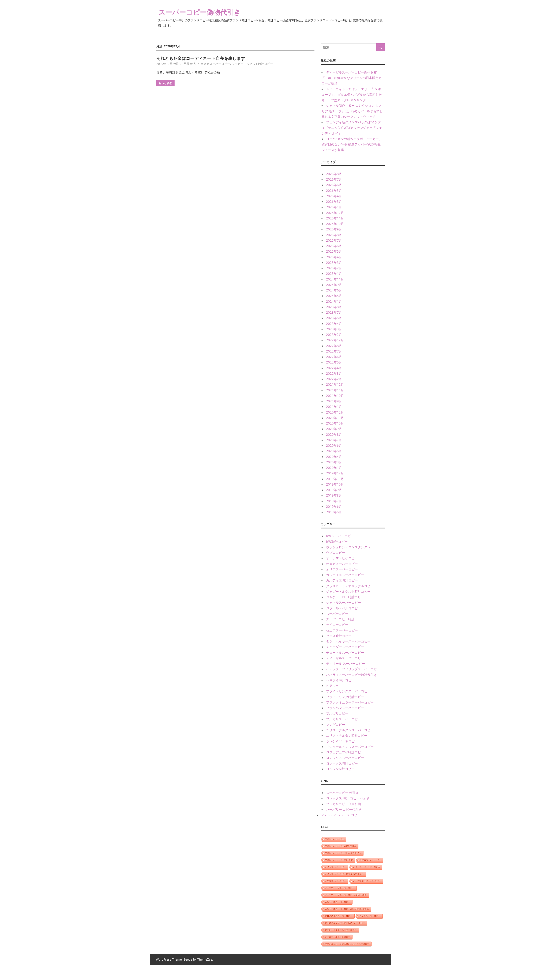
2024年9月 (334, 285)
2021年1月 (334, 406)
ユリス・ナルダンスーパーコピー (350, 730)
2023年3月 (334, 329)
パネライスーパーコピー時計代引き (351, 674)
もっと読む (165, 83)
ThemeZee (204, 959)
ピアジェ (332, 685)
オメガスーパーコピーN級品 (366, 867)
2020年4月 (334, 457)
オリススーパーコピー (342, 569)
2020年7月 (334, 440)
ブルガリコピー (337, 713)
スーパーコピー (337, 613)
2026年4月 (334, 196)
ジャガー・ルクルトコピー (337, 937)
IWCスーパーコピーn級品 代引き (340, 846)
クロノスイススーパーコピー (338, 916)
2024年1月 (334, 301)
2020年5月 (334, 451)
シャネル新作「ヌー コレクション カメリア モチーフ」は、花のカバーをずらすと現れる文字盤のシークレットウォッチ (352, 111)
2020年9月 (334, 429)
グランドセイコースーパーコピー (341, 930)
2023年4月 (334, 323)
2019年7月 (334, 501)
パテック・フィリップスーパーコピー (353, 669)
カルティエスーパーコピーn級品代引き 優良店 (347, 909)
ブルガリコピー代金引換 (343, 804)
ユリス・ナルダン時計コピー (346, 735)
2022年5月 (334, 362)
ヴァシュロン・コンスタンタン (348, 547)
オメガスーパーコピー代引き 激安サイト (344, 874)
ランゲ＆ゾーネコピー (342, 741)
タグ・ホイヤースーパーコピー (348, 641)
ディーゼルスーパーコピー (345, 658)
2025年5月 (334, 251)
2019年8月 (334, 495)
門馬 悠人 (189, 64)
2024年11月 (335, 279)
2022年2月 (334, 379)
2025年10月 (335, 224)
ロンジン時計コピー (340, 769)
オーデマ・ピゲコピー (342, 558)
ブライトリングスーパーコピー (348, 691)
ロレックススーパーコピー (345, 757)
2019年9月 (334, 490)
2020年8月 (334, 434)
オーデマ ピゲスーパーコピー (367, 881)
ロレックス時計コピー (342, 763)
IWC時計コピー (337, 541)
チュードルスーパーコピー (345, 652)
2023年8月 (334, 307)
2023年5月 (334, 318)
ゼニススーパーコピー (342, 630)
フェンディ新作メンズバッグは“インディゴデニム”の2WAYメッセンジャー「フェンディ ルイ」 (352, 127)
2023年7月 (334, 312)
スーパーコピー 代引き (342, 793)
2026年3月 (334, 201)
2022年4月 (334, 368)
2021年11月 (335, 390)
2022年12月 (335, 340)
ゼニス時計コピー (338, 636)
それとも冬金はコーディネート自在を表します (200, 58)
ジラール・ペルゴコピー (343, 608)
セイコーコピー (337, 624)
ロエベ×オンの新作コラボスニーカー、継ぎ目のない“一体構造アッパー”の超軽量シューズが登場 (352, 144)
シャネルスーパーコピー (343, 602)
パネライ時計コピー (340, 680)
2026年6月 (334, 185)
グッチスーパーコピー (369, 916)
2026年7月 (334, 179)
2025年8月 (334, 235)
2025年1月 (334, 273)
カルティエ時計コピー (342, 580)
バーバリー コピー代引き (344, 809)
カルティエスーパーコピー (345, 575)
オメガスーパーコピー (215, 64)
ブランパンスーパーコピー (345, 708)
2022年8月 (334, 346)
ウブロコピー (335, 552)
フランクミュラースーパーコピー (350, 702)
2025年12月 (335, 213)
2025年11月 (335, 218)
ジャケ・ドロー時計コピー (345, 597)
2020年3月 (334, 462)
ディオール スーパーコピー (345, 663)
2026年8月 (334, 174)
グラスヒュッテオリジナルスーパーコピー (345, 923)
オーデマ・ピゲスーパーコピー (339, 888)
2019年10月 (335, 484)
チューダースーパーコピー (345, 647)
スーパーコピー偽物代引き (199, 11)
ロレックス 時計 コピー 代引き (348, 798)
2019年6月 (334, 506)
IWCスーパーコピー (340, 536)
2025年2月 (334, 268)
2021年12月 (335, 384)
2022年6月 (334, 357)
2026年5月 (334, 190)
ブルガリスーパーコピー (343, 719)
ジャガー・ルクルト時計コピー (252, 64)
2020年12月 (335, 412)
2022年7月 (334, 351)
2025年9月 (334, 229)
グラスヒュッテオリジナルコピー (350, 586)
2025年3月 (334, 262)
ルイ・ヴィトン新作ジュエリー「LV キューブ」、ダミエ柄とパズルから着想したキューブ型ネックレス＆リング (352, 94)
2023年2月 (334, 334)
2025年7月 (334, 240)
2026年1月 (334, 207)
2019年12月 (335, 473)
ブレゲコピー (335, 724)
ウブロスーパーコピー (370, 860)
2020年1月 (334, 467)
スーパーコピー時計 (340, 619)
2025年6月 (334, 246)
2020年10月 (335, 423)
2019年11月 (335, 479)
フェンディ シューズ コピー (341, 815)
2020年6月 (334, 445)
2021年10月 (335, 395)
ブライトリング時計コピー (345, 697)
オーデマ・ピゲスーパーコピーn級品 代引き (346, 895)
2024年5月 (334, 296)
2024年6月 (334, 290)
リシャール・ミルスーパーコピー (350, 747)
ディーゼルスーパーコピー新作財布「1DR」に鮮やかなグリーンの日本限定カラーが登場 (352, 78)
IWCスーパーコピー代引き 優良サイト (343, 853)
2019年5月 (334, 512)
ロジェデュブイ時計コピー (345, 752)
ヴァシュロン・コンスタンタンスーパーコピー (347, 944)
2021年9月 (334, 401)
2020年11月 (335, 418)
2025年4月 (334, 257)
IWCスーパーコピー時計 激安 (339, 860)
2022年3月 (334, 373)
